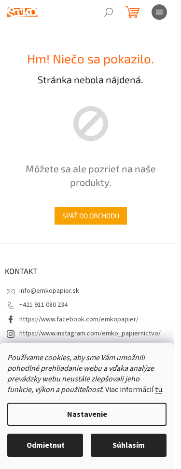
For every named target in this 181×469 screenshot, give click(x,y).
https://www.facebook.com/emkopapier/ (79, 319)
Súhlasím (128, 445)
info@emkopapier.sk (49, 291)
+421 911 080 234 (43, 305)
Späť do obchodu (90, 216)
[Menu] (159, 12)
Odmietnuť (45, 445)
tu (158, 389)
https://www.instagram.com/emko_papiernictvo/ (90, 333)
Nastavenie (87, 414)
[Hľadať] (108, 12)
